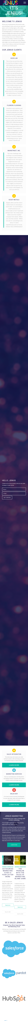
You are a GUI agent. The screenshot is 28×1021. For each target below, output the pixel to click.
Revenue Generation (7, 867)
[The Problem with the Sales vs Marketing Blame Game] (20, 860)
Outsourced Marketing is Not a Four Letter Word (7, 873)
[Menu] (24, 2)
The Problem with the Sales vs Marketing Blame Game (20, 874)
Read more (7, 905)
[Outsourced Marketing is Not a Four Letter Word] (8, 860)
